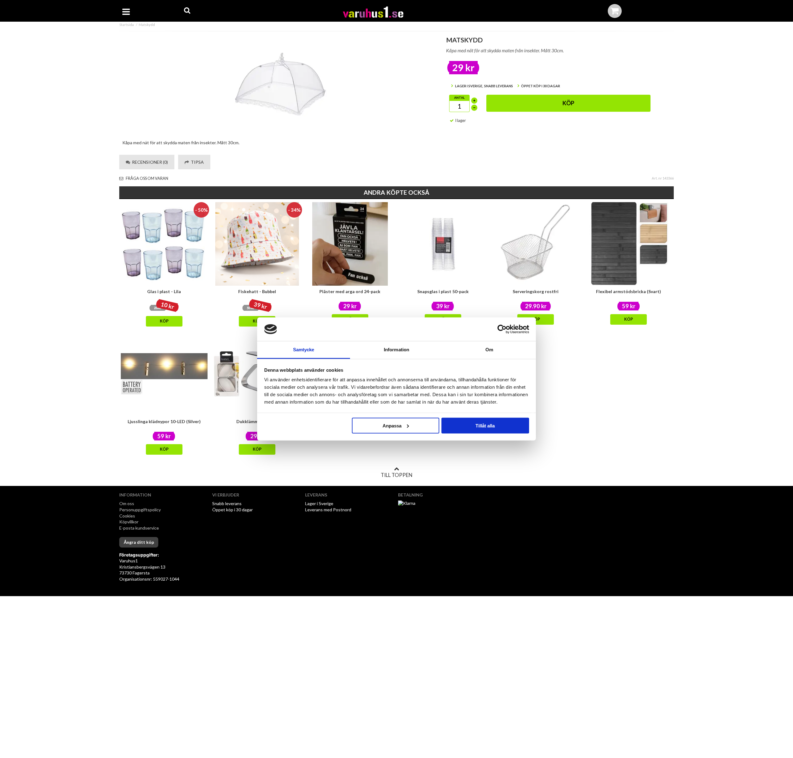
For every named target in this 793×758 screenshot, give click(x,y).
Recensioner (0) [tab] (149, 162)
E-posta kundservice (139, 528)
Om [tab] (489, 349)
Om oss (126, 503)
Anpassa (392, 425)
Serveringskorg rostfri (536, 291)
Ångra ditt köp (139, 542)
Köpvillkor (128, 521)
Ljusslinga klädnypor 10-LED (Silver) (164, 421)
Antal (459, 97)
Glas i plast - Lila (164, 291)
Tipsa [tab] (196, 162)
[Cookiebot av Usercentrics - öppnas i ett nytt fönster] (502, 329)
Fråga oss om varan (146, 178)
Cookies (127, 515)
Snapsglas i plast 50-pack (443, 291)
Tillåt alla (485, 425)
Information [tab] (396, 349)
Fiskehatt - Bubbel (257, 291)
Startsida (126, 25)
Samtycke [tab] (303, 349)
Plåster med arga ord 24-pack (349, 291)
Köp (568, 103)
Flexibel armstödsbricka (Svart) (628, 291)
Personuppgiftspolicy (140, 509)
